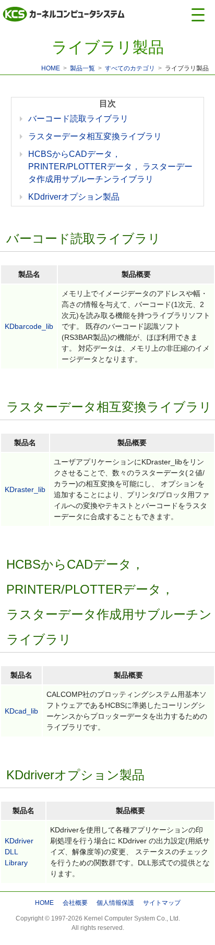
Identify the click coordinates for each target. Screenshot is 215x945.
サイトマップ (162, 902)
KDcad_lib (21, 711)
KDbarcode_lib (29, 326)
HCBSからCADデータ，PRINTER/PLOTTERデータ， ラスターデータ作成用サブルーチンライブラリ (110, 166)
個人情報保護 (115, 902)
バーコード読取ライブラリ (78, 118)
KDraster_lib (25, 489)
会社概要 (75, 902)
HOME (50, 68)
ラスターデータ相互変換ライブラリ (95, 136)
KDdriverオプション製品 (74, 196)
